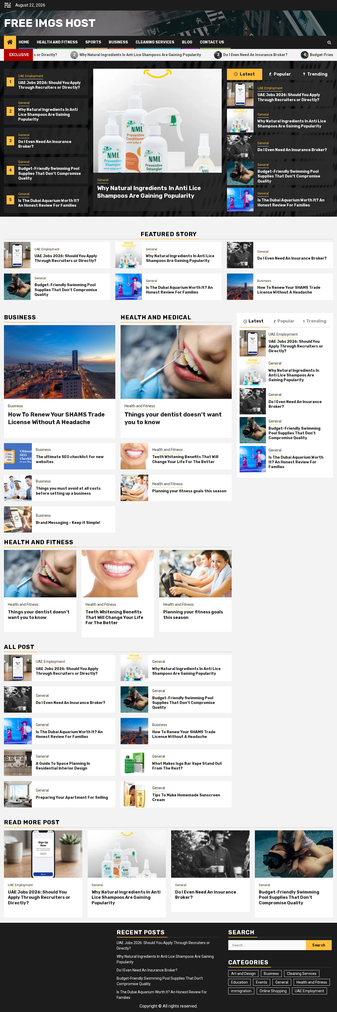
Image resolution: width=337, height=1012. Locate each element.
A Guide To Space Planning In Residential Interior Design (63, 766)
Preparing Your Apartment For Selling (72, 797)
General (23, 103)
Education (239, 982)
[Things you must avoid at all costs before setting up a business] (18, 488)
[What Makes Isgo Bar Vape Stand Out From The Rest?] (134, 763)
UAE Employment (30, 76)
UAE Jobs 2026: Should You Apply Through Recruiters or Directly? (49, 85)
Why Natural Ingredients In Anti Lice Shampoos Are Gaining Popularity (102, 54)
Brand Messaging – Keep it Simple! (68, 522)
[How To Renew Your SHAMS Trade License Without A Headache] (240, 287)
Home (24, 42)
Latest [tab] (247, 74)
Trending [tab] (317, 74)
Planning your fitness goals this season (189, 491)
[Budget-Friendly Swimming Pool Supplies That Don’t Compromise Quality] (240, 173)
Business (118, 42)
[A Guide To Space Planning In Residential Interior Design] (18, 763)
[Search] (329, 42)
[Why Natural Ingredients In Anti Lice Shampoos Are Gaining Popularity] (157, 121)
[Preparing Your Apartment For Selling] (18, 794)
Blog (187, 42)
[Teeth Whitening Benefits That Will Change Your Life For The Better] (134, 456)
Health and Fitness (57, 42)
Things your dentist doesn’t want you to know (39, 614)
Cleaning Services (155, 42)
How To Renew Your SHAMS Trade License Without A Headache (288, 290)
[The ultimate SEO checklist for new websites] (18, 456)
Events (261, 982)
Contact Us (212, 42)
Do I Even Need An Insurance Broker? (217, 54)
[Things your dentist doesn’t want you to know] (176, 362)
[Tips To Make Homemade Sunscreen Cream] (134, 794)
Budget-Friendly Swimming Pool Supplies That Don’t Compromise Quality (49, 173)
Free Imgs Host (50, 23)
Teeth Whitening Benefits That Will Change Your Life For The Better (185, 459)
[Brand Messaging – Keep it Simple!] (18, 519)
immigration (241, 991)
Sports (93, 42)
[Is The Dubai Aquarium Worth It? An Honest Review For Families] (240, 199)
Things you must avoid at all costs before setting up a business (68, 490)
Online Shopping (273, 991)
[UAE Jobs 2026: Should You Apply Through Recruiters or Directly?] (240, 94)
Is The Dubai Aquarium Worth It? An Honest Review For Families (48, 203)
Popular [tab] (282, 74)
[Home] (10, 42)
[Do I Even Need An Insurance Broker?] (240, 147)
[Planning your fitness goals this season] (134, 488)
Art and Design (243, 973)
